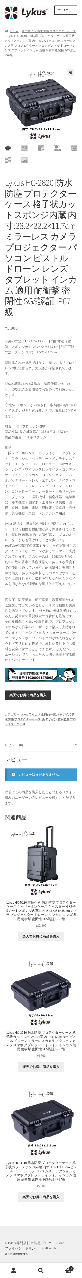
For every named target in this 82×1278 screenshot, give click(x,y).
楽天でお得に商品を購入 (27, 695)
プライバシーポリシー (21, 1248)
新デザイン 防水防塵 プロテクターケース (49, 31)
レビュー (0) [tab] (14, 745)
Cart (63, 1267)
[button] (70, 72)
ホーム (14, 31)
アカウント (13, 1271)
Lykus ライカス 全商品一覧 (38, 714)
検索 (41, 1271)
